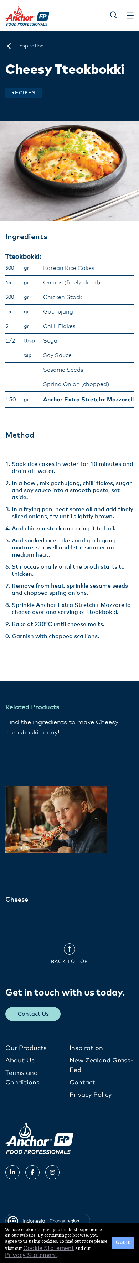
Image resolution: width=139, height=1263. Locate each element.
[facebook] (32, 1172)
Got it (123, 1242)
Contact (82, 1082)
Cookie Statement (48, 1248)
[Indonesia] (8, 46)
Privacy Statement (31, 1255)
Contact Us (33, 1014)
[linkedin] (12, 1172)
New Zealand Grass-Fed (101, 1065)
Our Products (26, 1048)
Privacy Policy (91, 1095)
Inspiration (86, 1048)
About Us (20, 1061)
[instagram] (52, 1172)
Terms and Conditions (22, 1078)
